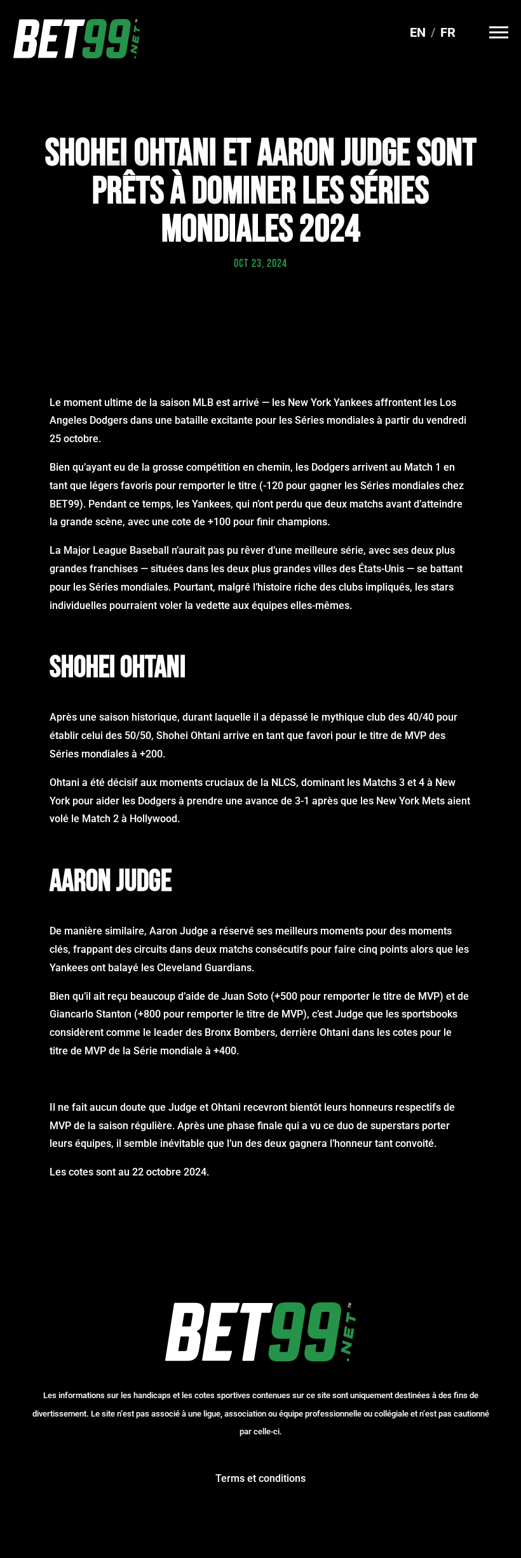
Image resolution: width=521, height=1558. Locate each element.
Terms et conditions (260, 1478)
